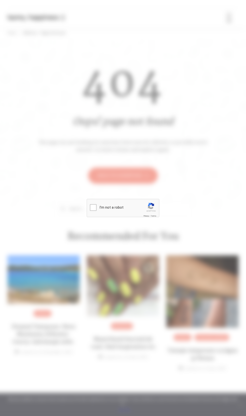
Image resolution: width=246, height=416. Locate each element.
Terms (153, 216)
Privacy (146, 216)
